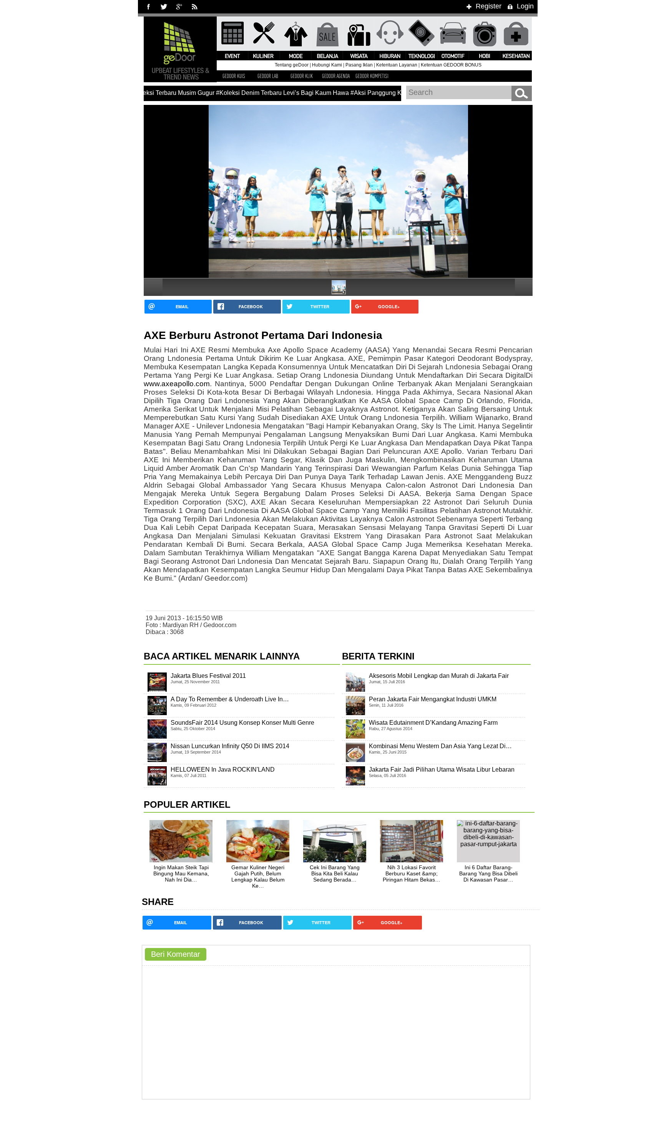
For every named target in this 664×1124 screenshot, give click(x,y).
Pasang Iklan (359, 65)
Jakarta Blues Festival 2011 (208, 675)
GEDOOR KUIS (233, 76)
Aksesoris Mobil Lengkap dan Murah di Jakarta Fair (439, 675)
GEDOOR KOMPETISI (371, 76)
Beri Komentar (175, 954)
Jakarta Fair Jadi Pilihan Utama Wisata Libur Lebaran (442, 769)
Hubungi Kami (327, 65)
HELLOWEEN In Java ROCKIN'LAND (223, 769)
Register (488, 6)
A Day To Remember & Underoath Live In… (230, 699)
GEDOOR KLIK (301, 76)
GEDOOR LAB (267, 76)
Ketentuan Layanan (396, 65)
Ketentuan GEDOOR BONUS (451, 65)
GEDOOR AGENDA (336, 76)
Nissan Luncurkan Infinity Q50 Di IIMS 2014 (230, 746)
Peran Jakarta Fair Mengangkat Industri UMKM (432, 699)
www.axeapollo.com (177, 384)
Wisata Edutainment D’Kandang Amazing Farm (433, 722)
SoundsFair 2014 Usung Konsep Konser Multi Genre (242, 722)
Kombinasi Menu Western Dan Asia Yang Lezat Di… (440, 746)
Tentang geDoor (292, 65)
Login (525, 6)
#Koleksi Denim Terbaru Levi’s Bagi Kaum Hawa (271, 93)
